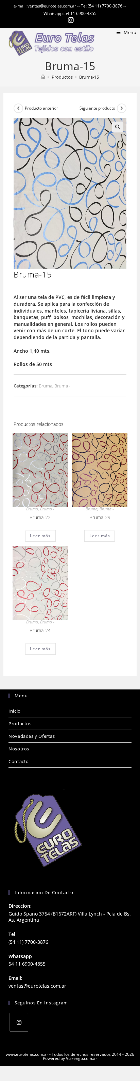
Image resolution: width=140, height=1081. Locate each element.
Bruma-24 (40, 630)
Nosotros (18, 749)
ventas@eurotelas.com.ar (37, 986)
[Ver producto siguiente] (121, 108)
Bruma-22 (40, 517)
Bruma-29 (99, 517)
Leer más (40, 536)
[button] (117, 127)
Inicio (14, 711)
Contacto (18, 761)
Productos (19, 723)
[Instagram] (19, 1022)
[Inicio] (43, 77)
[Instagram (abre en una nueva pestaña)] (70, 20)
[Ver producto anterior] (18, 108)
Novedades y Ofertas (31, 736)
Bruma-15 (89, 77)
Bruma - (62, 386)
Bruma (45, 386)
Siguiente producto (97, 108)
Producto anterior (41, 108)
